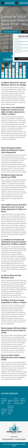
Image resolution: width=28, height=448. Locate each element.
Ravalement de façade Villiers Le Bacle (4, 411)
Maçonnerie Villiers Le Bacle (11, 402)
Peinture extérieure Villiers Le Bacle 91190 (17, 401)
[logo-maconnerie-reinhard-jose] (14, 428)
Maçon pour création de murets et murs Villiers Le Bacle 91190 (11, 410)
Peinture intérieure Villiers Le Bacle (22, 401)
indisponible (9, 3)
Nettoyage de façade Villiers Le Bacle (4, 401)
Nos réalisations (10, 32)
